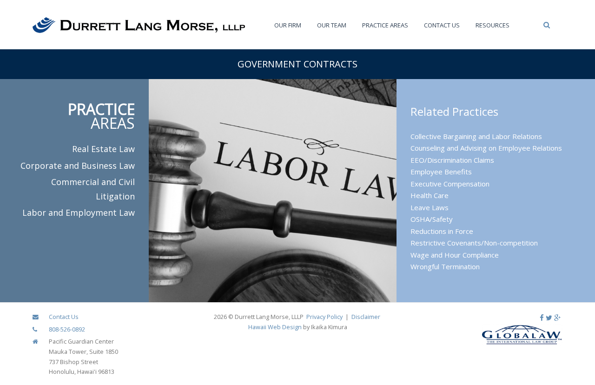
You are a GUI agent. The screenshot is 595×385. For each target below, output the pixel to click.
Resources (492, 25)
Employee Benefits (441, 171)
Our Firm (287, 25)
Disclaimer (365, 316)
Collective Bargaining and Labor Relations (476, 136)
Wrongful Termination (445, 266)
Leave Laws (429, 207)
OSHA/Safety (431, 219)
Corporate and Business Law (77, 165)
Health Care (429, 195)
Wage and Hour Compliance (454, 254)
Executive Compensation (449, 183)
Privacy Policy (324, 316)
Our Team (331, 25)
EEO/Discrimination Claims (452, 160)
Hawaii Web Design (275, 327)
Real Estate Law (103, 148)
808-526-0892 (67, 329)
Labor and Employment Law (78, 212)
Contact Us (442, 25)
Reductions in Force (441, 231)
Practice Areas (385, 25)
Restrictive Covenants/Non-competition (474, 242)
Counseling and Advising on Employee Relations (486, 148)
